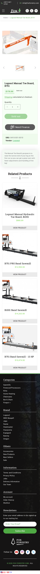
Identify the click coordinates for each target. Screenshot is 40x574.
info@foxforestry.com (30, 3)
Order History (8, 500)
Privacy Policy (9, 476)
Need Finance (22, 127)
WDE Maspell (8, 418)
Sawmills (7, 385)
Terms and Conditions (12, 473)
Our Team (7, 485)
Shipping (8, 97)
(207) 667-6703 (8, 3)
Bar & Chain (8, 400)
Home (5, 18)
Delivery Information (11, 482)
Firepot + (7, 403)
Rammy (6, 436)
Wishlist (6, 503)
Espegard (7, 433)
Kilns (5, 391)
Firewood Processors (11, 388)
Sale (5, 460)
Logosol (16, 141)
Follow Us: (8, 552)
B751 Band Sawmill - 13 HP (19, 356)
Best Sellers (8, 457)
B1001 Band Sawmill (16, 310)
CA (10, 572)
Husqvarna (7, 430)
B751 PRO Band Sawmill (18, 263)
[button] (3, 10)
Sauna (5, 424)
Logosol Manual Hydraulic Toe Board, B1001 (19, 215)
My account (8, 497)
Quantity (8, 102)
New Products (9, 454)
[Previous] (5, 42)
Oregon (6, 439)
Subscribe (20, 531)
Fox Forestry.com (21, 563)
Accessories (8, 451)
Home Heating (9, 394)
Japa (5, 421)
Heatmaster (8, 427)
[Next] (35, 42)
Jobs (5, 479)
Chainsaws (7, 397)
